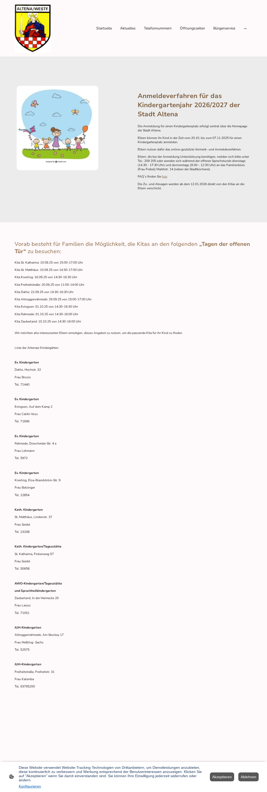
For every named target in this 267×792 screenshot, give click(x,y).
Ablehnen (248, 777)
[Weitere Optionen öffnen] (245, 28)
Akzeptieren (222, 777)
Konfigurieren (30, 786)
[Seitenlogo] (33, 28)
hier (164, 176)
